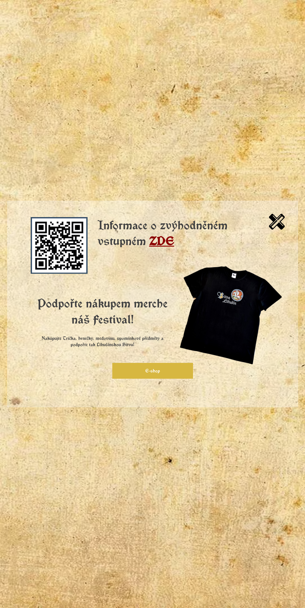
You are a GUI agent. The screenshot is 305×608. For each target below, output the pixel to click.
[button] (277, 222)
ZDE (161, 240)
